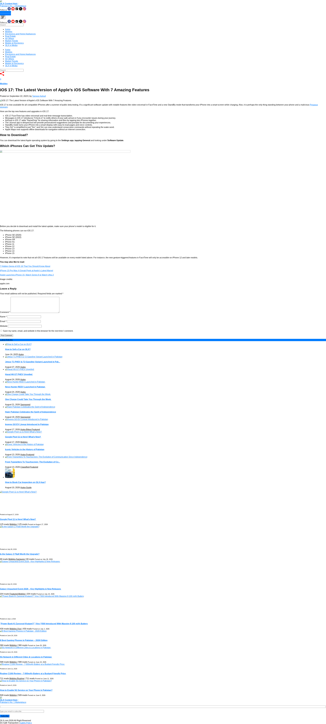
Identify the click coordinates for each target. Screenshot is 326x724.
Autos (7, 29)
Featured (36, 429)
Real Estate (10, 36)
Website (3, 326)
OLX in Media (11, 45)
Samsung (20, 559)
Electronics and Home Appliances (20, 34)
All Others (9, 38)
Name (3, 317)
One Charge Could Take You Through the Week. (28, 399)
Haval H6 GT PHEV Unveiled (19, 374)
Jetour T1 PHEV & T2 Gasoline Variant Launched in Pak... (32, 362)
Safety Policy (26, 723)
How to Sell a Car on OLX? (18, 349)
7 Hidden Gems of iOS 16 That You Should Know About (25, 266)
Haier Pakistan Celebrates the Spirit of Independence (30, 412)
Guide (29, 487)
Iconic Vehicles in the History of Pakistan (24, 449)
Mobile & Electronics (14, 43)
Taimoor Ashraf (39, 96)
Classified (24, 467)
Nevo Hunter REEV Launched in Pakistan (25, 387)
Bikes (28, 429)
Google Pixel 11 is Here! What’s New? (23, 437)
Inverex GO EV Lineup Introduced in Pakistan (27, 424)
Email (3, 321)
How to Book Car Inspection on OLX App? (25, 482)
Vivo (19, 629)
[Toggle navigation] (3, 17)
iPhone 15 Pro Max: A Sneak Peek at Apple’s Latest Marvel (26, 270)
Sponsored (25, 404)
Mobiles (8, 32)
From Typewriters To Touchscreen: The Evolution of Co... (32, 462)
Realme (20, 678)
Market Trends (11, 41)
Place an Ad (5, 12)
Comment (5, 312)
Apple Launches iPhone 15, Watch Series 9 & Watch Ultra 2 (27, 275)
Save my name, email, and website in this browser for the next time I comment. (38, 331)
